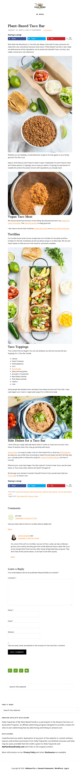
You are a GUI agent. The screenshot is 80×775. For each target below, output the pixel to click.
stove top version (30, 223)
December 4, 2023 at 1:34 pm (28, 538)
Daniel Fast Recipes (22, 492)
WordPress (59, 768)
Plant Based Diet (22, 496)
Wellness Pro (30, 768)
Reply (10, 529)
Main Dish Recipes (36, 492)
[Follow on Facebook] (21, 671)
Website (11, 632)
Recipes (54, 492)
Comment (12, 578)
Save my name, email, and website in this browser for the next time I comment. (36, 645)
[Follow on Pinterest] (10, 671)
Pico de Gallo (16, 369)
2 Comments (48, 30)
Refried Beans (65, 452)
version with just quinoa (60, 228)
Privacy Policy (30, 752)
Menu (41, 14)
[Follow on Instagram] (15, 671)
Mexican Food (47, 492)
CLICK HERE (12, 476)
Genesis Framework (46, 768)
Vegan (36, 496)
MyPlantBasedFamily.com (13, 747)
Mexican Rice (12, 452)
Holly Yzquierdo (24, 536)
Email (10, 621)
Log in (66, 768)
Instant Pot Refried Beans (50, 457)
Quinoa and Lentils (41, 228)
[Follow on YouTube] (27, 671)
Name (11, 610)
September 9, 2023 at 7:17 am (26, 518)
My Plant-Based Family (40, 6)
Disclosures (50, 752)
